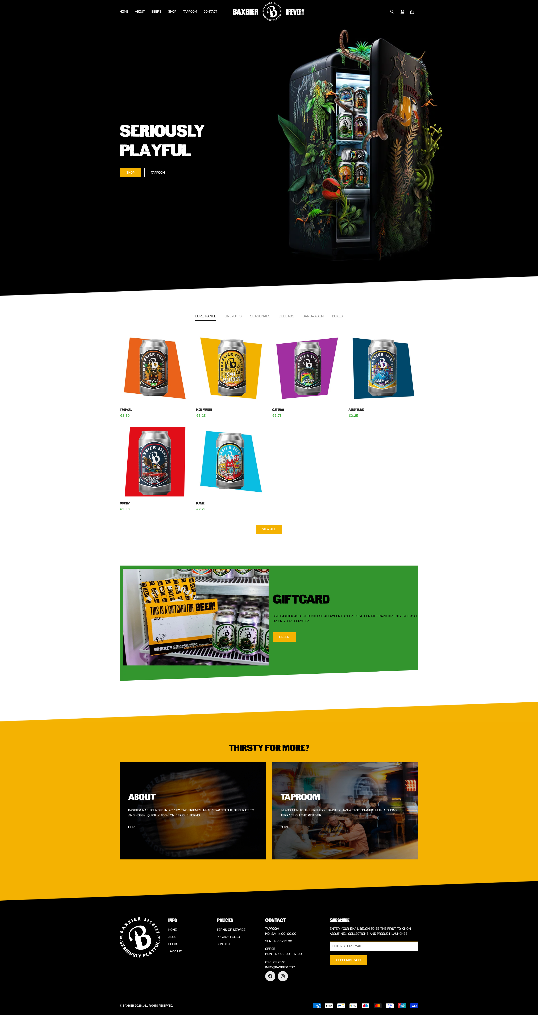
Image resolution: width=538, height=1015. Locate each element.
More (285, 827)
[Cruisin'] (155, 461)
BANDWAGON (313, 316)
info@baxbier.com (280, 967)
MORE (132, 827)
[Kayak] (231, 461)
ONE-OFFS (233, 316)
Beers (156, 11)
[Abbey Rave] (383, 368)
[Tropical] (155, 368)
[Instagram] (283, 976)
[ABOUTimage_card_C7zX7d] (193, 810)
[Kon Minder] (231, 368)
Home (124, 11)
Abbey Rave (356, 409)
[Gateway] (307, 368)
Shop (172, 11)
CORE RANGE (205, 316)
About (140, 11)
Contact (210, 11)
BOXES (337, 316)
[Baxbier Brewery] (269, 12)
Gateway (278, 409)
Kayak (200, 503)
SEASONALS (260, 316)
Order (284, 637)
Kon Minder (204, 409)
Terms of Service (231, 930)
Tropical (126, 409)
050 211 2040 (275, 962)
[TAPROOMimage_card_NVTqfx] (345, 810)
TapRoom (158, 172)
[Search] (392, 11)
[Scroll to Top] (530, 992)
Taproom (190, 11)
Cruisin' (125, 503)
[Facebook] (270, 976)
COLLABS (286, 316)
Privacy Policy (229, 937)
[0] (412, 12)
